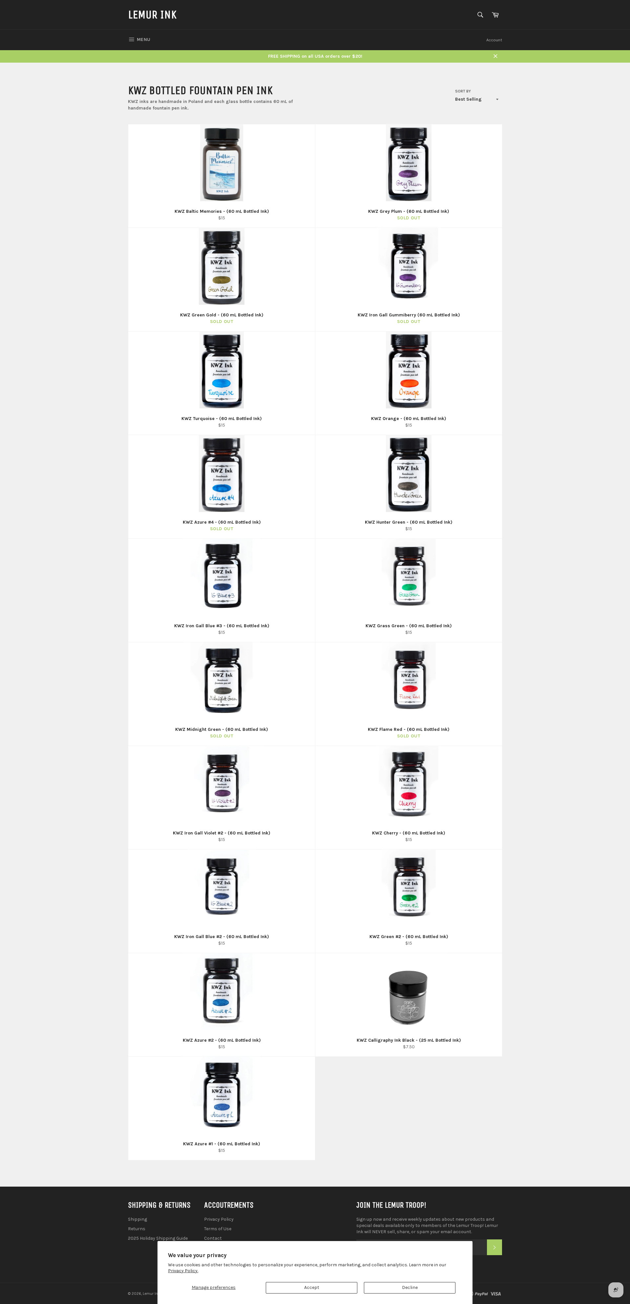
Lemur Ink (152, 15)
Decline (410, 1287)
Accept (311, 1287)
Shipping (137, 1219)
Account (494, 39)
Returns (136, 1229)
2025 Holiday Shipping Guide (158, 1238)
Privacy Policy (219, 1219)
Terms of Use (217, 1229)
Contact (213, 1238)
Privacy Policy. (183, 1271)
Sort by (463, 91)
